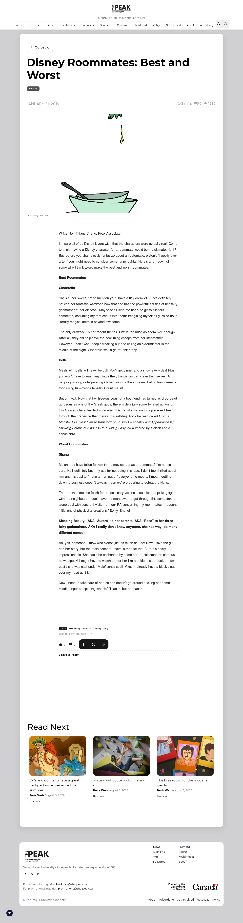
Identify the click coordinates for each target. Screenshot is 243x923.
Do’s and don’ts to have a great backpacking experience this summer (54, 785)
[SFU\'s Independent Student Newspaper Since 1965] (70, 856)
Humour (33, 88)
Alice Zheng (74, 628)
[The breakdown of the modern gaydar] (185, 756)
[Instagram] (31, 874)
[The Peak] (121, 9)
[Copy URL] (103, 644)
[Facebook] (84, 644)
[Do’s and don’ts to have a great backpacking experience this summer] (57, 756)
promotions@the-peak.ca (75, 888)
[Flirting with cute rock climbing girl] (121, 756)
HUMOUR (87, 628)
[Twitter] (94, 644)
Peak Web (36, 795)
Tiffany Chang (101, 628)
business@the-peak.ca (71, 884)
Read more (34, 801)
